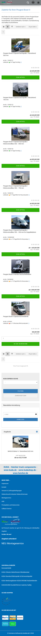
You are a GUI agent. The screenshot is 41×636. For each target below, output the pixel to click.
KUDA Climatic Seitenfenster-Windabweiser (15, 572)
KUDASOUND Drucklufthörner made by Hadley (17, 585)
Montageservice (6, 498)
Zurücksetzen (20, 395)
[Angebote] (37, 432)
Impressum (5, 483)
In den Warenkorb (20, 344)
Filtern (20, 391)
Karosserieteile (6, 568)
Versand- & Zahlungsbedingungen (12, 490)
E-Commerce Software (14, 633)
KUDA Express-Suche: (10, 378)
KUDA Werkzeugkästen (9, 580)
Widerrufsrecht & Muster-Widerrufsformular (15, 494)
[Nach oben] (35, 632)
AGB (3, 501)
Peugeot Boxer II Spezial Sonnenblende (15, 316)
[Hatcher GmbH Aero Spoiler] (6, 2)
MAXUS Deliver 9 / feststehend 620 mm (20, 451)
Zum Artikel (20, 77)
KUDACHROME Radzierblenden (27, 580)
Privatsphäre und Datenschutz (10, 505)
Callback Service (6, 508)
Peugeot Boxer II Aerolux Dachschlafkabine (17, 274)
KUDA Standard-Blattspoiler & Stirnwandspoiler (17, 576)
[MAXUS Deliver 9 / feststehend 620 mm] (20, 442)
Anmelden (20, 419)
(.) (21, 62)
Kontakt (4, 487)
